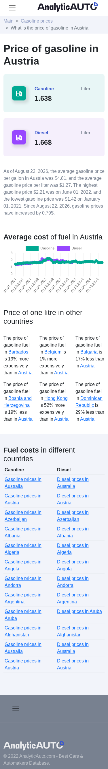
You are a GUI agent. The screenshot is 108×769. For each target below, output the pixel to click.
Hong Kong (56, 398)
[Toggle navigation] (12, 7)
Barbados (18, 351)
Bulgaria (89, 351)
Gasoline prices (37, 21)
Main (8, 21)
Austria (25, 372)
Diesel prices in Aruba (79, 611)
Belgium (52, 351)
